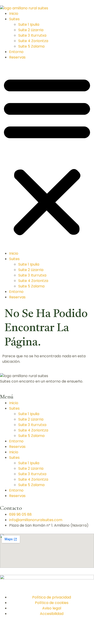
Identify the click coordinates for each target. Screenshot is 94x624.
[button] (47, 155)
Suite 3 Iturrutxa (32, 35)
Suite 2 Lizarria (30, 30)
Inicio (13, 13)
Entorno (16, 51)
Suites (14, 19)
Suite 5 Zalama (31, 46)
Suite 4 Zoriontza (33, 40)
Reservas (17, 57)
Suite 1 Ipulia (28, 24)
